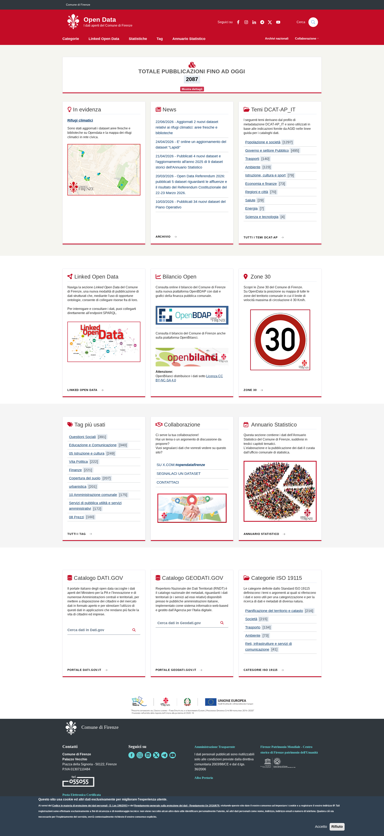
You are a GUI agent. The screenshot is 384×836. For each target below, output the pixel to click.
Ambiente (252, 167)
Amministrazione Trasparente (214, 747)
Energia (251, 208)
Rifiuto (337, 827)
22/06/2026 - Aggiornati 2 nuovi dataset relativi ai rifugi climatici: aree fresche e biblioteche (187, 127)
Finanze (75, 470)
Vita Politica (78, 462)
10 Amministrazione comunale (93, 495)
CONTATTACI (167, 482)
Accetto (321, 827)
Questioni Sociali (82, 437)
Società (251, 619)
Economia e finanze (261, 184)
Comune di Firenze (78, 4)
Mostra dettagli (192, 89)
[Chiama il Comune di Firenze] (78, 781)
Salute (250, 200)
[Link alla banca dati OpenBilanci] (192, 359)
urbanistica (77, 487)
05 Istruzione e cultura (86, 453)
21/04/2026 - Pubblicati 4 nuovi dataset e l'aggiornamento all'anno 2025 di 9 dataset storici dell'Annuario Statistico (189, 161)
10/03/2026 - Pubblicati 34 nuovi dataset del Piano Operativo (191, 204)
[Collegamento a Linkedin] (148, 755)
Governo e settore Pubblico (267, 151)
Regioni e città (256, 192)
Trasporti (252, 159)
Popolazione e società (262, 142)
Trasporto (252, 627)
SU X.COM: (180, 465)
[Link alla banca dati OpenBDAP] (192, 317)
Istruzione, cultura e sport (265, 175)
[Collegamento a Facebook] (131, 755)
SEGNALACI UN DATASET (178, 474)
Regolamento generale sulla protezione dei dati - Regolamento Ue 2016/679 (176, 805)
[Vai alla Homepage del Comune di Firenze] (71, 727)
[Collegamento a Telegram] (164, 755)
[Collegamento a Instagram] (140, 755)
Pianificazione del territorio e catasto (274, 611)
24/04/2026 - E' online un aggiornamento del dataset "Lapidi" (191, 144)
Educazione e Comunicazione (93, 445)
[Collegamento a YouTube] (172, 755)
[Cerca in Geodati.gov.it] (222, 623)
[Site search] (313, 22)
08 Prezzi (76, 517)
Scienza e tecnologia (261, 217)
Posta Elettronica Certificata (81, 794)
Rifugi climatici (80, 120)
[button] (307, 39)
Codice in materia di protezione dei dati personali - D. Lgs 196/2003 (90, 805)
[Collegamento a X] (156, 755)
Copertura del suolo (84, 478)
